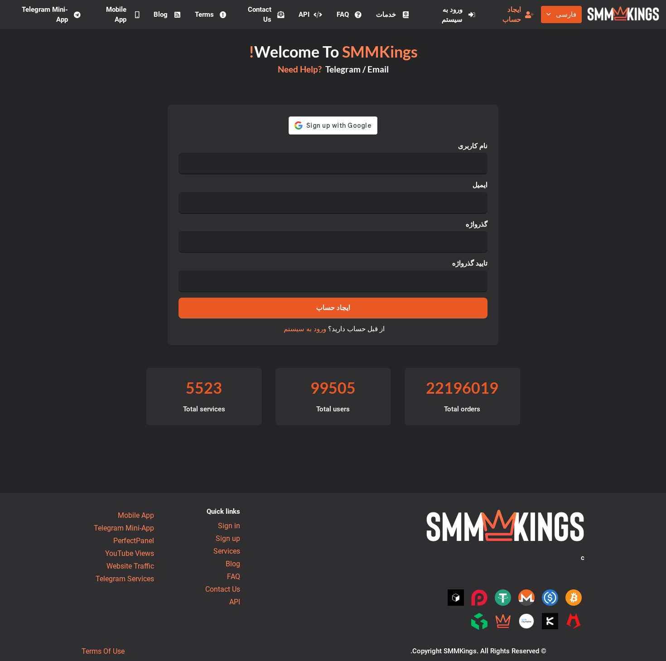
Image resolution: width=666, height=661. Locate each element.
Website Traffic (130, 566)
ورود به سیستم (452, 14)
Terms (204, 14)
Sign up (228, 538)
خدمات (386, 14)
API (304, 14)
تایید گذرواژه (469, 263)
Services (226, 551)
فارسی (566, 14)
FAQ (343, 14)
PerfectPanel (133, 540)
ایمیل (480, 185)
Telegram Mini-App (45, 14)
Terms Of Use (103, 651)
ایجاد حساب (511, 14)
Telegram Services (125, 578)
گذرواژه (476, 224)
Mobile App (116, 14)
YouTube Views (129, 553)
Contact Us (259, 14)
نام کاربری (472, 146)
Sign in (229, 525)
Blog (161, 14)
